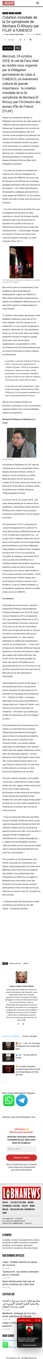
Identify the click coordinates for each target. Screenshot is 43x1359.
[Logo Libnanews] (8, 3)
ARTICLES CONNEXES (11, 1036)
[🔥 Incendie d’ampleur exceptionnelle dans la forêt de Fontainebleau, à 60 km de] (8, 1069)
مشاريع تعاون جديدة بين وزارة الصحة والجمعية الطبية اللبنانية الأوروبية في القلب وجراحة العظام (21, 1303)
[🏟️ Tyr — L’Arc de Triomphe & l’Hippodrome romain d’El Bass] (8, 1046)
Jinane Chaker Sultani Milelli (14, 34)
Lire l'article (8, 48)
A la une (12, 9)
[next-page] (7, 1080)
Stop (18, 48)
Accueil (4, 9)
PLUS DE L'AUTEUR (29, 1036)
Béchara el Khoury (15, 963)
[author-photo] (21, 983)
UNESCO (25, 963)
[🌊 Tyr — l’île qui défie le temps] (8, 1057)
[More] (30, 40)
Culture (12, 13)
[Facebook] (19, 1024)
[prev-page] (3, 1080)
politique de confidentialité (24, 1167)
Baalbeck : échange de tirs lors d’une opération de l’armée (19, 1315)
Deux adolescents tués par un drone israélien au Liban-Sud (18, 1283)
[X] (24, 1024)
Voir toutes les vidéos (29, 1345)
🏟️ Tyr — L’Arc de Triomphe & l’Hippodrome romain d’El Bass (28, 1046)
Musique (18, 13)
